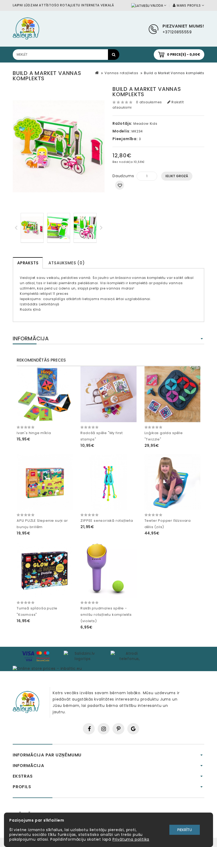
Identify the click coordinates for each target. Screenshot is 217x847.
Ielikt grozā (176, 176)
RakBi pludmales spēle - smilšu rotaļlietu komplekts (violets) (106, 614)
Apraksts (27, 263)
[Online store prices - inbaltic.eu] (47, 668)
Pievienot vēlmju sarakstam (119, 185)
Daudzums (123, 176)
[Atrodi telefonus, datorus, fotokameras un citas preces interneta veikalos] (130, 655)
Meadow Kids (145, 123)
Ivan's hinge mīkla (34, 432)
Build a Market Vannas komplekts (174, 73)
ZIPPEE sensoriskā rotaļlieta (106, 520)
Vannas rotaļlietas (121, 73)
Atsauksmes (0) (66, 263)
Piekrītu (184, 829)
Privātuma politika (130, 839)
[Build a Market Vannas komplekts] (32, 228)
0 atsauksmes (149, 102)
